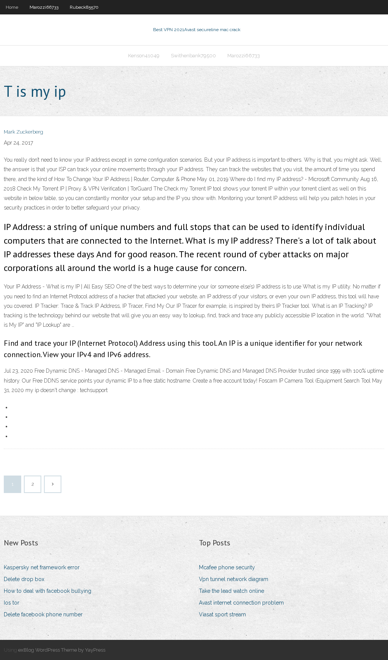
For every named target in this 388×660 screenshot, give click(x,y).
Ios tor (11, 603)
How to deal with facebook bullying (47, 591)
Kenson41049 (144, 55)
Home (12, 7)
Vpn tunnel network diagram (233, 579)
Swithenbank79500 (193, 55)
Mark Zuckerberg (23, 132)
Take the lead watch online (231, 591)
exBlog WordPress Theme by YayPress (61, 650)
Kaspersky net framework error (42, 567)
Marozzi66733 (44, 7)
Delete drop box (24, 579)
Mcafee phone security (227, 567)
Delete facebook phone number (43, 614)
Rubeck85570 (84, 7)
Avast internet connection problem (241, 603)
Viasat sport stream (222, 614)
